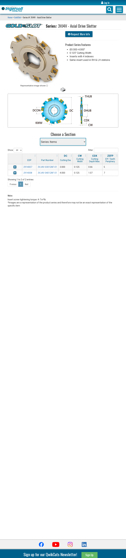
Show (11, 150)
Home (10, 17)
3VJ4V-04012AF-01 (47, 173)
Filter (90, 150)
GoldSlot (17, 17)
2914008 (28, 173)
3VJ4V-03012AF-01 (47, 167)
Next (26, 184)
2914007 (28, 167)
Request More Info (80, 34)
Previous (13, 184)
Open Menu (119, 9)
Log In (106, 3)
